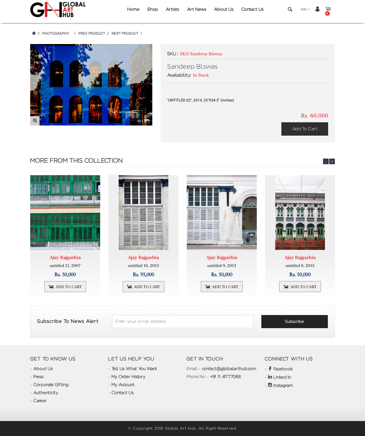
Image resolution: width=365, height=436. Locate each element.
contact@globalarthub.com (229, 369)
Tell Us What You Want (134, 369)
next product (126, 34)
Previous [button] (326, 161)
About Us (224, 9)
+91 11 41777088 (225, 377)
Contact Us (252, 9)
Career (40, 401)
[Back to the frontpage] (33, 34)
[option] (66, 237)
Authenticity (45, 393)
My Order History (129, 377)
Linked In (281, 377)
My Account (123, 385)
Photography (55, 34)
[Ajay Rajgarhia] (65, 212)
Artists (172, 9)
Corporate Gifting (50, 385)
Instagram (282, 386)
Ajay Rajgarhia (65, 258)
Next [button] (332, 161)
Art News (196, 9)
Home (133, 9)
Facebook (282, 369)
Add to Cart (304, 129)
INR (303, 10)
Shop (152, 9)
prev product (92, 34)
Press (38, 377)
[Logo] (59, 9)
